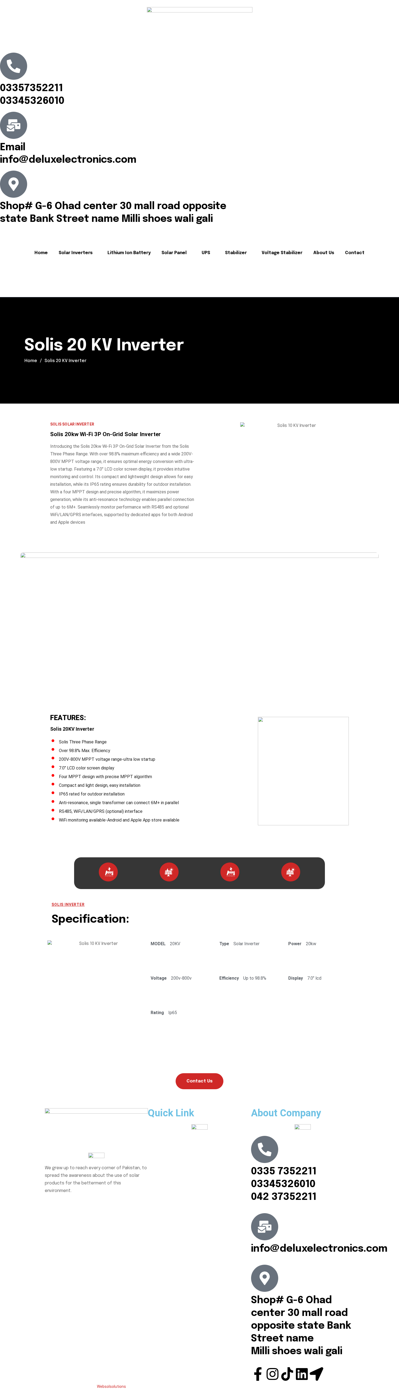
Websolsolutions (111, 1386)
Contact (355, 253)
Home (41, 253)
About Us (323, 253)
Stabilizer (236, 253)
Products (161, 1150)
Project (159, 1162)
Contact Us (199, 1081)
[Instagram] (272, 1374)
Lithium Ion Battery (129, 253)
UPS (206, 253)
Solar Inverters (76, 253)
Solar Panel (174, 253)
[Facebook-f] (258, 1374)
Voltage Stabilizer (282, 253)
